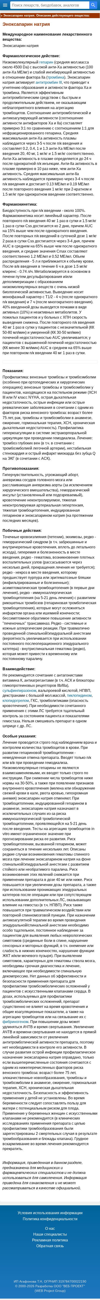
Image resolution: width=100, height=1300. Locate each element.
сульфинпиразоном (19, 691)
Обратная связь (50, 1246)
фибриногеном (15, 1022)
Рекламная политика (50, 1240)
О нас (50, 1228)
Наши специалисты (50, 1234)
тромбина (55, 77)
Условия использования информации (50, 1213)
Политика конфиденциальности (50, 1219)
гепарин (46, 62)
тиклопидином (79, 695)
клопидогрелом (16, 701)
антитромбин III (49, 82)
